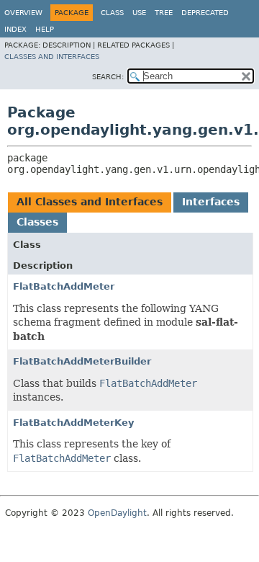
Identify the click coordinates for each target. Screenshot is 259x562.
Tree (164, 13)
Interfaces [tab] (211, 202)
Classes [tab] (37, 222)
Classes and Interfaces (51, 57)
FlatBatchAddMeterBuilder (82, 361)
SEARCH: (108, 77)
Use (139, 13)
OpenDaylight (117, 513)
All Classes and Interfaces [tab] (90, 202)
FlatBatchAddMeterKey (73, 422)
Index (15, 29)
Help (44, 29)
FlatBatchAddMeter (63, 286)
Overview (23, 13)
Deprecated (205, 13)
